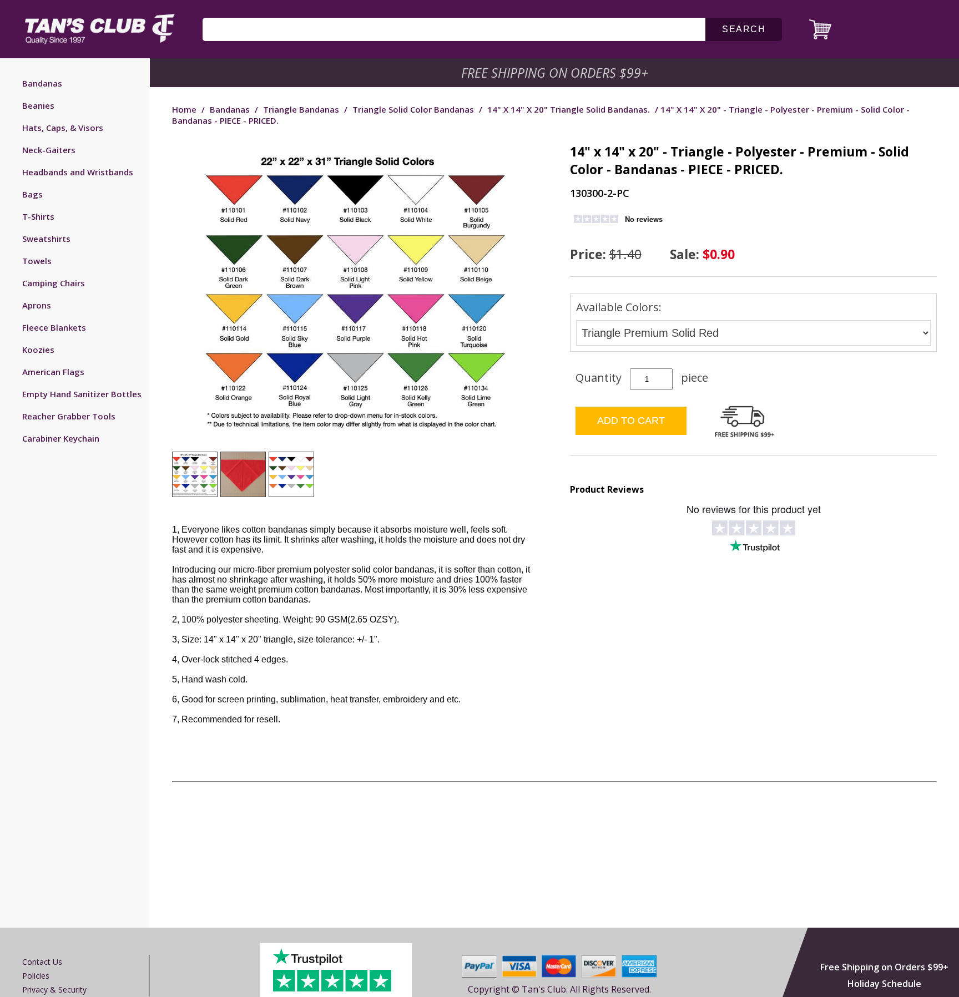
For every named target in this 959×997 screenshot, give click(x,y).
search (743, 29)
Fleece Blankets (54, 327)
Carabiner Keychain (60, 438)
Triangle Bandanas (301, 109)
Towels (37, 260)
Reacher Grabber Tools (68, 416)
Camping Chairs (53, 283)
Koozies (38, 349)
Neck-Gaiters (48, 149)
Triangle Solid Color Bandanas (413, 109)
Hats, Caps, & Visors (62, 127)
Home (184, 109)
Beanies (38, 105)
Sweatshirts (46, 238)
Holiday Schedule (884, 984)
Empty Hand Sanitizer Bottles (82, 393)
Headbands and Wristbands (77, 172)
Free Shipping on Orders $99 (555, 73)
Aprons (36, 305)
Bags (32, 194)
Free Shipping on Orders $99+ (884, 967)
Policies (35, 975)
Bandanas (42, 83)
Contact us (42, 961)
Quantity (599, 377)
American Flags (53, 371)
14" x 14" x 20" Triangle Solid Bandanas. (568, 109)
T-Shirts (38, 216)
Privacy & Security (54, 989)
